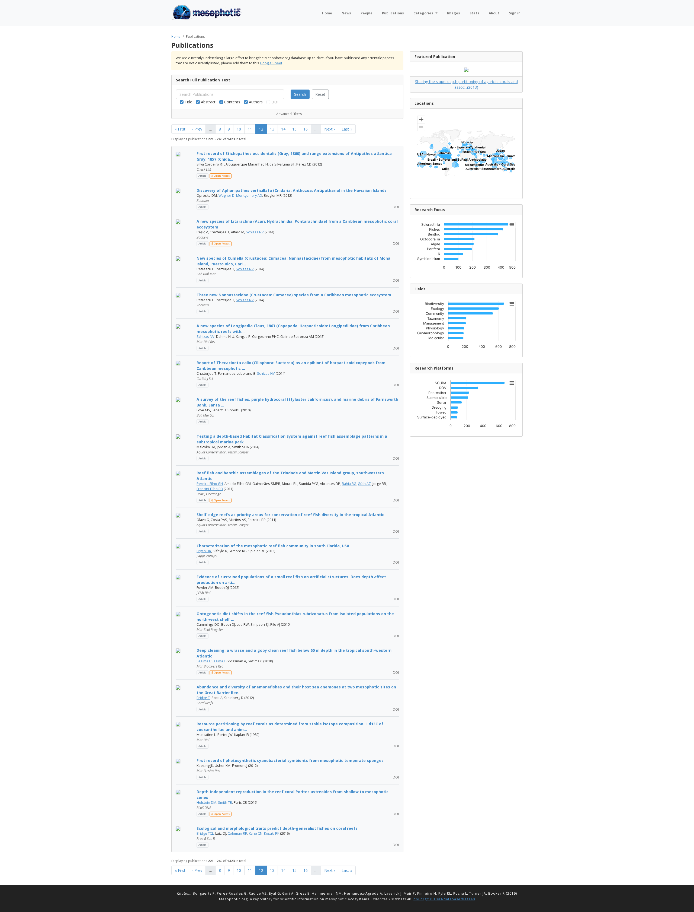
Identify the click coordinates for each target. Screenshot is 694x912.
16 (305, 129)
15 (294, 129)
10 (239, 129)
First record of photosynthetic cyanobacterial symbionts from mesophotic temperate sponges (290, 760)
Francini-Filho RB (210, 489)
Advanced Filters (289, 114)
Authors (255, 101)
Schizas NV (255, 232)
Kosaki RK (271, 833)
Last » (347, 129)
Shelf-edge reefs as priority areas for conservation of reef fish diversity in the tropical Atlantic (290, 514)
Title (188, 101)
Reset (320, 94)
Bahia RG (349, 483)
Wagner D (226, 195)
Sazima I (203, 661)
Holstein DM (206, 802)
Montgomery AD (249, 195)
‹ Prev (197, 129)
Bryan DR (204, 551)
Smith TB (225, 802)
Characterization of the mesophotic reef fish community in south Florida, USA (273, 545)
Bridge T (203, 697)
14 (283, 129)
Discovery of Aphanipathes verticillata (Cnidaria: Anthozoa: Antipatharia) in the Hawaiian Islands (292, 190)
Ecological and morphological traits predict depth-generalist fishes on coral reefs (277, 828)
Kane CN (255, 833)
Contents (231, 101)
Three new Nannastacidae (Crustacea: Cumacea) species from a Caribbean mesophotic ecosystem (294, 294)
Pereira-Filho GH (210, 483)
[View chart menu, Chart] (512, 224)
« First (180, 129)
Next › (329, 129)
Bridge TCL (205, 833)
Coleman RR (237, 833)
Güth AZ (364, 483)
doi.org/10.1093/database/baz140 (444, 899)
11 (250, 129)
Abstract (208, 101)
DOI (274, 101)
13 (272, 129)
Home (176, 36)
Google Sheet (271, 63)
